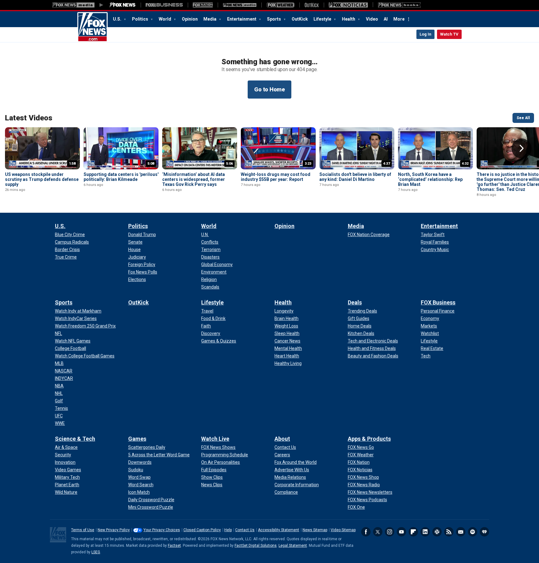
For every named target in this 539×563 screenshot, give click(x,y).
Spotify (472, 531)
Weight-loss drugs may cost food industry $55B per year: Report (275, 177)
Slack (437, 531)
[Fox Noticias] (348, 4)
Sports (274, 19)
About (282, 438)
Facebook (366, 531)
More (399, 19)
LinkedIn (425, 531)
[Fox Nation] (203, 4)
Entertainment (242, 19)
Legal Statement (293, 545)
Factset (174, 545)
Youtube (401, 531)
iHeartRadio (484, 531)
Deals (355, 302)
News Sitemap (315, 530)
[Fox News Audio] (239, 5)
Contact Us (245, 530)
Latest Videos (28, 118)
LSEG (95, 552)
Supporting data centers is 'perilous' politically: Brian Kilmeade (121, 177)
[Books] (399, 4)
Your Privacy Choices (161, 530)
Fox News (92, 27)
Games (137, 438)
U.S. (117, 19)
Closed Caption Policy (202, 530)
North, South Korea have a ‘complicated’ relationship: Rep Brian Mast (430, 179)
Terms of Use (82, 530)
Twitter (377, 531)
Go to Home (269, 89)
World (165, 19)
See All (523, 118)
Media (210, 19)
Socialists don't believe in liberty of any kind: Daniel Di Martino (355, 177)
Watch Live (215, 438)
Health (349, 19)
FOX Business (438, 302)
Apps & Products (369, 438)
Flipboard (413, 531)
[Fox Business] (164, 5)
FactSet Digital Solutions (256, 545)
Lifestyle (322, 19)
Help (228, 530)
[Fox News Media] (122, 4)
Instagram (389, 531)
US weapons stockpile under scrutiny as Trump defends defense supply (42, 179)
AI (386, 19)
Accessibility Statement (278, 530)
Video (372, 19)
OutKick (300, 19)
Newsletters (460, 531)
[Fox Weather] (280, 4)
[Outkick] (311, 5)
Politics (140, 19)
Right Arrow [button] (522, 148)
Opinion (190, 19)
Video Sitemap (343, 530)
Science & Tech (75, 438)
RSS (449, 531)
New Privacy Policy (114, 530)
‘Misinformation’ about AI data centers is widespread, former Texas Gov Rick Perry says (193, 179)
